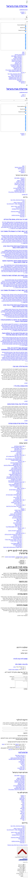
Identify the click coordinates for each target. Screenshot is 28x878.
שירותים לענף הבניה (17, 67)
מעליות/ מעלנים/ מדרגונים (16, 462)
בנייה (23, 201)
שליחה (25, 689)
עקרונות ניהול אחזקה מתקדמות (18, 211)
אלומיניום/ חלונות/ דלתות (16, 469)
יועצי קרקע (19, 496)
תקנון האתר (22, 769)
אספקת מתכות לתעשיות (16, 460)
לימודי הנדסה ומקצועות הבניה (15, 71)
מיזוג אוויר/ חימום (18, 503)
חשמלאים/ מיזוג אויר (17, 516)
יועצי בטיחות (19, 490)
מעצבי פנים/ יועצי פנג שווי (16, 451)
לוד (21, 668)
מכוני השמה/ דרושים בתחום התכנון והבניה (12, 547)
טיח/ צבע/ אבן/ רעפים (17, 473)
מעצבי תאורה (19, 453)
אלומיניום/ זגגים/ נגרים (17, 517)
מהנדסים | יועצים (18, 57)
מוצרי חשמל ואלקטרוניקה (16, 64)
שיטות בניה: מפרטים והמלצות (15, 79)
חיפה (23, 805)
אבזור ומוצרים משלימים (16, 66)
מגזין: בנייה (22, 766)
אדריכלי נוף (19, 452)
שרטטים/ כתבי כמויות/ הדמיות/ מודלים (13, 534)
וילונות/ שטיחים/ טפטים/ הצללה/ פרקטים (13, 465)
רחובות (23, 800)
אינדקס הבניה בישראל (20, 54)
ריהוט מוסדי (19, 531)
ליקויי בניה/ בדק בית (17, 538)
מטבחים (20, 529)
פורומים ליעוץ (22, 81)
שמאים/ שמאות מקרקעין (16, 537)
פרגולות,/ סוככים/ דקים (17, 467)
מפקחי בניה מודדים (17, 58)
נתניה (23, 809)
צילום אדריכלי (21, 212)
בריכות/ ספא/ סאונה (17, 464)
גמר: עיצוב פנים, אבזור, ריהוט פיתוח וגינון (16, 203)
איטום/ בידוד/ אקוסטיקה (16, 479)
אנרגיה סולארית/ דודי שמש (16, 475)
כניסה (3, 744)
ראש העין (22, 818)
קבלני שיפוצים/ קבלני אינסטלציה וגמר (13, 459)
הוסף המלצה (24, 650)
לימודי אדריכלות (18, 487)
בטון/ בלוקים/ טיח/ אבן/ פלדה (15, 470)
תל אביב (23, 795)
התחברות (22, 12)
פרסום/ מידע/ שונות (17, 544)
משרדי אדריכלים (18, 450)
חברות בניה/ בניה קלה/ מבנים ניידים (14, 456)
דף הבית (25, 556)
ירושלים (23, 796)
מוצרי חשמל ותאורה (17, 501)
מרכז (14, 667)
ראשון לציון (22, 799)
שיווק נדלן (22, 214)
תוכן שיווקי (19, 80)
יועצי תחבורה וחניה (17, 497)
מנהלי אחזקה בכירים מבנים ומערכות (17, 759)
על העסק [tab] (22, 560)
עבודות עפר (19, 519)
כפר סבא (23, 808)
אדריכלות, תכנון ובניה (20, 755)
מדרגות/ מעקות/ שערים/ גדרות (15, 480)
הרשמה (23, 13)
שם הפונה (12, 676)
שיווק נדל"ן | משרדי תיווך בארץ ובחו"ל (13, 539)
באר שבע (22, 813)
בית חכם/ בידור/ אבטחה (16, 502)
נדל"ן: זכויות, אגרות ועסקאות (15, 77)
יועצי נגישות (19, 493)
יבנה (24, 819)
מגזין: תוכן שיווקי (21, 768)
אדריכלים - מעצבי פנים (19, 178)
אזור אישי (22, 760)
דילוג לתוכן (25, 858)
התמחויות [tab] (22, 563)
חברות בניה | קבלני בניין (16, 59)
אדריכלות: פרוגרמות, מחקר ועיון (15, 73)
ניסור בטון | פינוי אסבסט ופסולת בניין (14, 526)
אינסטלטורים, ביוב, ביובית (16, 514)
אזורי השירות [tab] (21, 562)
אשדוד (23, 807)
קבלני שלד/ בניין (18, 457)
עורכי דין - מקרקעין (17, 535)
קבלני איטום (19, 521)
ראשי (23, 52)
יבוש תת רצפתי (18, 525)
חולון (24, 803)
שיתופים (23, 172)
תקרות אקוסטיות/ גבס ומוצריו (15, 474)
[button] (23, 859)
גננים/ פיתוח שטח (18, 512)
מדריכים (23, 72)
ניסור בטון (19, 542)
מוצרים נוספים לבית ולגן (16, 447)
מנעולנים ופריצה (18, 524)
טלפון (12, 678)
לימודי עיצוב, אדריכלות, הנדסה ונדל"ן (13, 70)
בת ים (23, 814)
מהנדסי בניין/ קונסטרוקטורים (15, 489)
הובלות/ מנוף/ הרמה (17, 522)
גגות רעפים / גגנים (18, 520)
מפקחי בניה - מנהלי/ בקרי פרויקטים (14, 506)
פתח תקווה (22, 798)
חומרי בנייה (22, 205)
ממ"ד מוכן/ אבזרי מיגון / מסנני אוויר (14, 476)
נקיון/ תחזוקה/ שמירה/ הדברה (15, 515)
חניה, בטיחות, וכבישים (17, 471)
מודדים (20, 507)
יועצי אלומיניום (18, 498)
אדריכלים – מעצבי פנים (16, 56)
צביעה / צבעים (18, 511)
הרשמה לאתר (21, 761)
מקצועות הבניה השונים (17, 61)
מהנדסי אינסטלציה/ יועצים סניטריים (14, 494)
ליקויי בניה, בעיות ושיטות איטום (18, 758)
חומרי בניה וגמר (18, 62)
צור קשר (23, 82)
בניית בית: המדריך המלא (16, 75)
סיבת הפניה (12, 687)
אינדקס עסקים (19, 556)
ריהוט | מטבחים (18, 63)
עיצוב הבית (22, 210)
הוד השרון (22, 811)
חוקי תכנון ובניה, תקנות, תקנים (15, 76)
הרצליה (23, 804)
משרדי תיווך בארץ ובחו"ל (16, 540)
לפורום (25, 383)
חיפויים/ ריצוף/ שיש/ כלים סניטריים (14, 478)
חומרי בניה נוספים (18, 68)
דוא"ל (12, 679)
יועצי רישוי (19, 492)
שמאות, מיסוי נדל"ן (20, 756)
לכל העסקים (24, 194)
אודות (23, 53)
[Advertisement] (14, 150)
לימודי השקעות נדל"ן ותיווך (16, 485)
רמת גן (23, 802)
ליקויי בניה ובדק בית (20, 207)
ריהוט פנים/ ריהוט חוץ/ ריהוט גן (15, 530)
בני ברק (23, 812)
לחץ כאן (17, 746)
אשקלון (23, 816)
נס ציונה (23, 817)
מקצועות (23, 179)
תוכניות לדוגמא (21, 168)
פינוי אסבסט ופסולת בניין (16, 543)
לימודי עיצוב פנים (18, 483)
